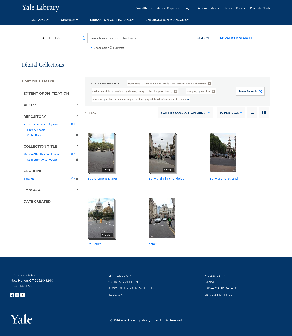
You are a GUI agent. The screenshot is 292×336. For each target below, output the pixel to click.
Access (30, 104)
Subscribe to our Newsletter (131, 288)
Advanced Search (235, 38)
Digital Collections (43, 65)
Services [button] (68, 20)
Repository (35, 116)
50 (229, 113)
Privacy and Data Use (222, 288)
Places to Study (260, 8)
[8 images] (162, 152)
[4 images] (101, 152)
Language (34, 189)
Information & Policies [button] (166, 20)
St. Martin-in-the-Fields (166, 178)
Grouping (33, 170)
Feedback (115, 294)
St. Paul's (94, 244)
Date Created (37, 201)
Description (101, 47)
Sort (184, 113)
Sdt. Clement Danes (103, 178)
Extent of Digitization (46, 93)
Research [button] (39, 20)
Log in (188, 8)
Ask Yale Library (208, 8)
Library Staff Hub (218, 294)
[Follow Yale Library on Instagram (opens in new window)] (17, 295)
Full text (118, 47)
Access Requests (168, 8)
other (153, 244)
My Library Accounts (125, 282)
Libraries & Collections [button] (111, 20)
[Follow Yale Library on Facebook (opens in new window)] (12, 295)
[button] (204, 38)
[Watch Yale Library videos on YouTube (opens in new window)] (22, 295)
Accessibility (215, 275)
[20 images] (101, 217)
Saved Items (144, 8)
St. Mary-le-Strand (224, 178)
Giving (210, 282)
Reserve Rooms (235, 8)
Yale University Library (40, 8)
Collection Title (40, 146)
